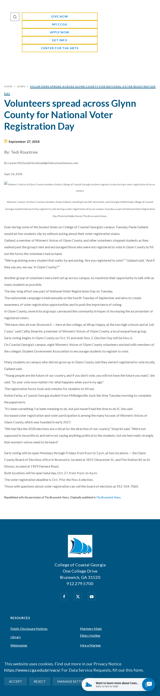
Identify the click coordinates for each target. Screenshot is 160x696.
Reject (40, 681)
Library (15, 637)
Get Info (60, 40)
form (138, 669)
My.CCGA (59, 24)
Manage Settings (73, 681)
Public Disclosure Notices (29, 629)
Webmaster (19, 645)
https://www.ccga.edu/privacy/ (32, 669)
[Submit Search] (14, 17)
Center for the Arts (59, 48)
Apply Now (59, 32)
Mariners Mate (91, 629)
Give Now (59, 16)
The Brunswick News (108, 497)
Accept (15, 681)
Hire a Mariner (90, 645)
